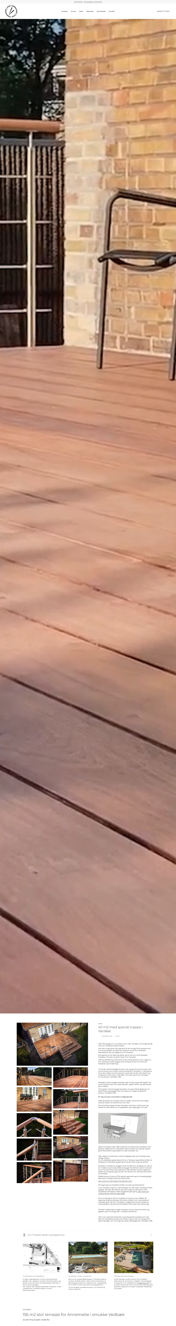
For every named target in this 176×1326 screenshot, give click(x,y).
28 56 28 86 (78, 2)
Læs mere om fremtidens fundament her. (115, 1181)
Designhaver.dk (143, 1283)
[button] (64, 11)
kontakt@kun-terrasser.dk (93, 2)
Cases (100, 1023)
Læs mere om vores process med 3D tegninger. (123, 1193)
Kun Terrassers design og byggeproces (46, 1235)
